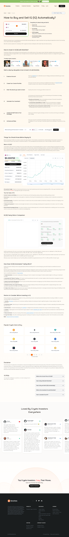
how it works (20, 273)
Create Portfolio (58, 82)
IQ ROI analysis (35, 32)
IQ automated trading (36, 36)
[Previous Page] (27, 355)
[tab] (24, 155)
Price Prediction (30, 154)
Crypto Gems (36, 154)
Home (5, 13)
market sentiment (30, 312)
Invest (9, 13)
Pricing (43, 6)
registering (34, 75)
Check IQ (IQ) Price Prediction (13, 316)
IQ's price (11, 301)
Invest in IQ (34, 25)
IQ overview (34, 28)
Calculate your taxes (37, 309)
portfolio (24, 307)
